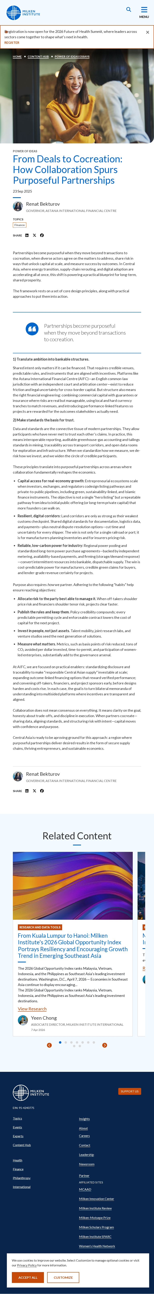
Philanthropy (21, 1178)
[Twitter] (34, 235)
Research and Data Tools (40, 927)
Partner (84, 1175)
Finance (19, 225)
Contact (84, 1145)
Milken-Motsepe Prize (94, 1217)
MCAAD (85, 1189)
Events (17, 1127)
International (21, 1187)
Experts (18, 1136)
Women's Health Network (97, 1246)
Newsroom (86, 1164)
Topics (17, 1118)
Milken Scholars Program (96, 1227)
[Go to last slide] (49, 1045)
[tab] (60, 1042)
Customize (63, 1277)
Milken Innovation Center (96, 1199)
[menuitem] (44, 1118)
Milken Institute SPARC (95, 1236)
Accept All (27, 1277)
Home (17, 56)
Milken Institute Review (95, 1208)
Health (17, 1160)
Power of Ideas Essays (72, 56)
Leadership (86, 1154)
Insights (84, 1119)
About (83, 1128)
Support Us (130, 1091)
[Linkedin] (27, 235)
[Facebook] (42, 235)
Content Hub (38, 56)
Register (11, 42)
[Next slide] (104, 1045)
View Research (32, 1008)
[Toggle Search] (128, 10)
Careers (84, 1135)
